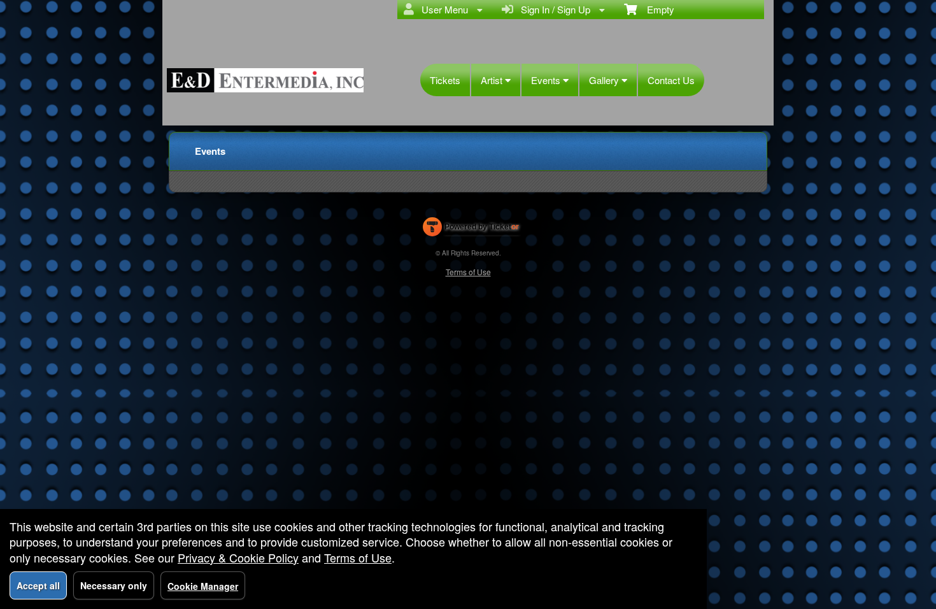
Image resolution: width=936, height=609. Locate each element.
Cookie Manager (202, 586)
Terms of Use (468, 271)
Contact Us (671, 80)
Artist (493, 80)
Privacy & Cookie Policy (238, 557)
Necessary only (113, 585)
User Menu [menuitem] (442, 9)
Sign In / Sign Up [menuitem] (553, 9)
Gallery (605, 80)
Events (547, 80)
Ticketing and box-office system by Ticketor (471, 229)
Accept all (38, 585)
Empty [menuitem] (655, 9)
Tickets (445, 80)
